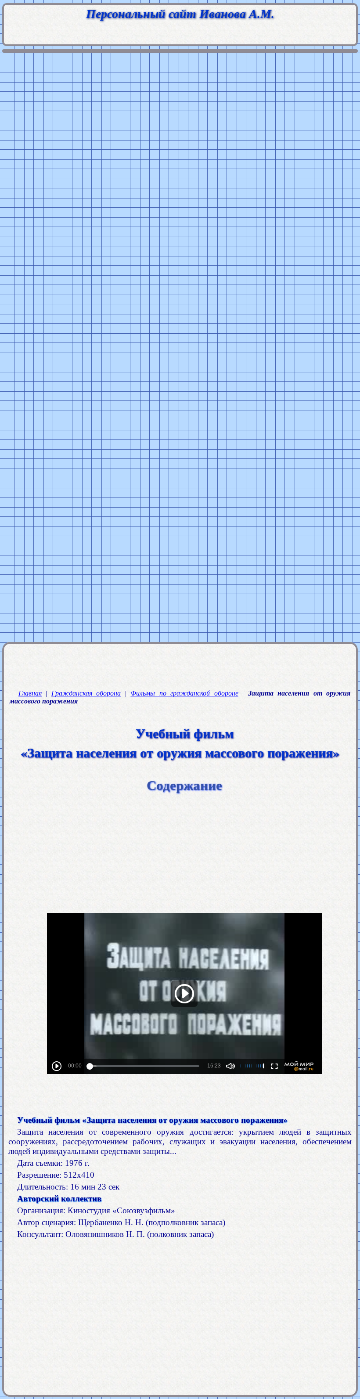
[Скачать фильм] (184, 1103)
